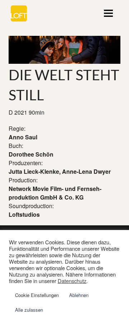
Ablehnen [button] (79, 295)
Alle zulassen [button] (29, 309)
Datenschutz (72, 281)
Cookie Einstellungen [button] (37, 295)
